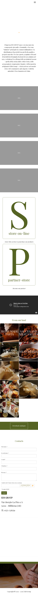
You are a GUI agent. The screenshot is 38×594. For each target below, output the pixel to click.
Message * (4, 472)
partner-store (19, 280)
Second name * (5, 453)
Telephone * (4, 466)
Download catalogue (19, 426)
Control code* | (11, 482)
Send (4, 493)
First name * (4, 446)
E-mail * (3, 459)
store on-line (19, 233)
